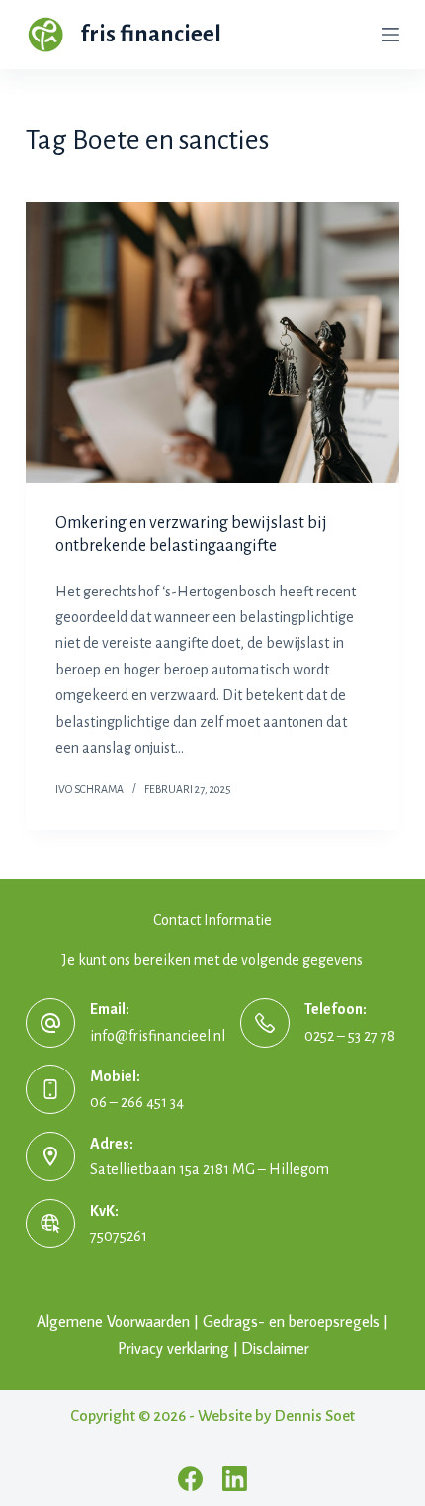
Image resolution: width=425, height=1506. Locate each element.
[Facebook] (190, 1478)
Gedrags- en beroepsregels (291, 1321)
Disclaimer (275, 1348)
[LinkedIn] (234, 1478)
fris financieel (151, 34)
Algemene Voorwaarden (113, 1321)
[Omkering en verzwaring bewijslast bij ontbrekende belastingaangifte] (212, 342)
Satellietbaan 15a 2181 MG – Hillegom (209, 1169)
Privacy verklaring (174, 1348)
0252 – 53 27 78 (349, 1036)
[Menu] (390, 34)
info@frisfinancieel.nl (157, 1036)
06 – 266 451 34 (137, 1102)
